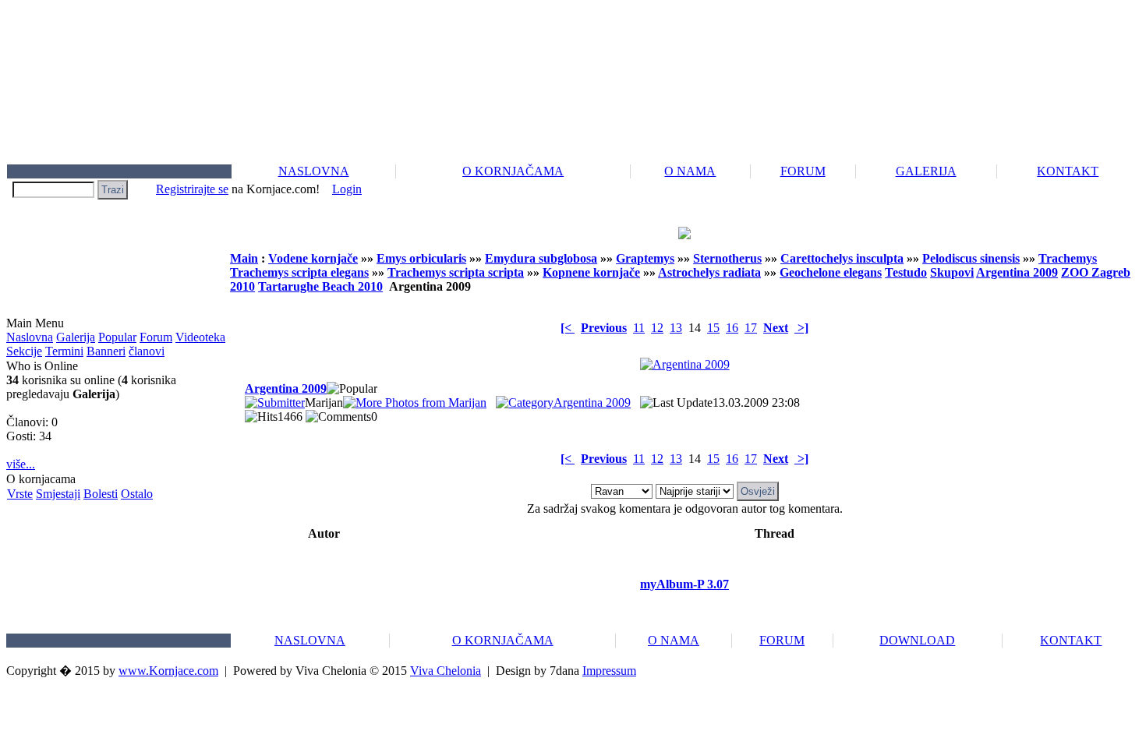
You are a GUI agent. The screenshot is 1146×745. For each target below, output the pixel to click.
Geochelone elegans (831, 272)
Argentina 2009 (1017, 272)
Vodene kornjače (313, 258)
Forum (156, 337)
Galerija (75, 337)
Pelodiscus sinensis (971, 258)
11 (639, 327)
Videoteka (200, 337)
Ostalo (137, 493)
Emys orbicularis (421, 258)
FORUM (803, 171)
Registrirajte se (192, 189)
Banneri (106, 351)
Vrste (20, 493)
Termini (64, 351)
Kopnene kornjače (591, 272)
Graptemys (645, 258)
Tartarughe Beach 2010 (320, 286)
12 (657, 327)
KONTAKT (1067, 171)
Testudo (906, 272)
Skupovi (952, 272)
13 (676, 327)
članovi (146, 351)
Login (347, 189)
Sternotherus (727, 258)
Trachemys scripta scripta (455, 272)
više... (20, 464)
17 (751, 327)
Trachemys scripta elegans (299, 272)
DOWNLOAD (917, 640)
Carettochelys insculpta (842, 258)
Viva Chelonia (445, 670)
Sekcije (24, 351)
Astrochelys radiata (709, 272)
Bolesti (100, 493)
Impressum (609, 670)
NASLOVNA (313, 171)
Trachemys (1067, 258)
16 (732, 327)
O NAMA (690, 171)
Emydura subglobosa (541, 258)
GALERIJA (926, 171)
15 (713, 327)
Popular (117, 337)
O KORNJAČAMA (513, 171)
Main (244, 258)
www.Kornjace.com (168, 670)
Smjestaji (58, 493)
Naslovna (29, 337)
